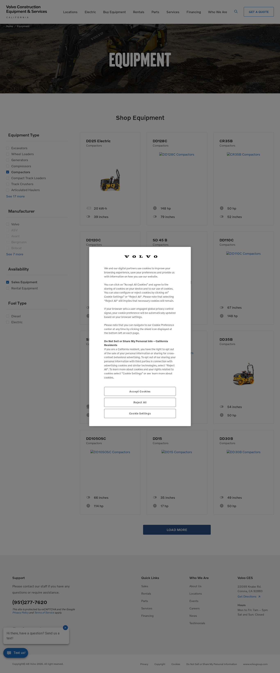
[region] (140, 336)
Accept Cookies (140, 391)
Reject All (140, 402)
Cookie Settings (140, 413)
